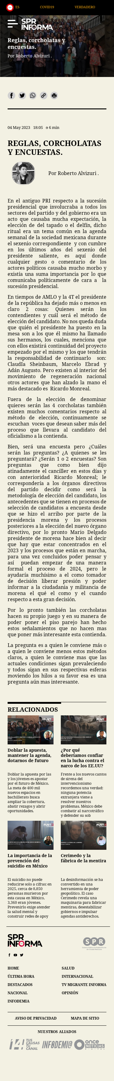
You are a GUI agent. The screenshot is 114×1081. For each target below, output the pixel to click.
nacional (18, 992)
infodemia (18, 1001)
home (13, 968)
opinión (70, 992)
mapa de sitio (85, 1018)
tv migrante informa (84, 984)
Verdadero (63, 7)
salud (68, 968)
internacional (77, 976)
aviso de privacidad (36, 1018)
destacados (20, 984)
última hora (21, 976)
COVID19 (25, 7)
